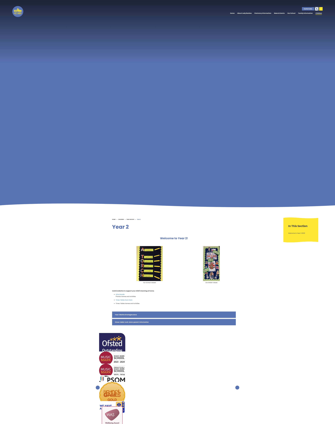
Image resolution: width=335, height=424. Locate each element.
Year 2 (139, 219)
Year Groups (130, 219)
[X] (316, 9)
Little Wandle (120, 294)
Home (114, 219)
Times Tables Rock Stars (124, 300)
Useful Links (308, 9)
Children (121, 219)
